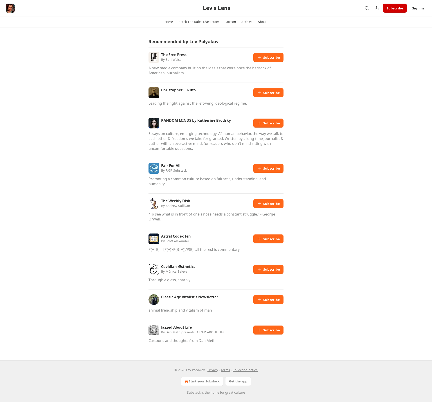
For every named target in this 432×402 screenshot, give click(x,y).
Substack (193, 392)
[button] (169, 21)
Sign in (418, 8)
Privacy (212, 370)
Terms (225, 370)
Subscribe (395, 8)
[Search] (366, 8)
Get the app (238, 381)
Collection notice (245, 370)
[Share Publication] (376, 8)
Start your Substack (204, 381)
